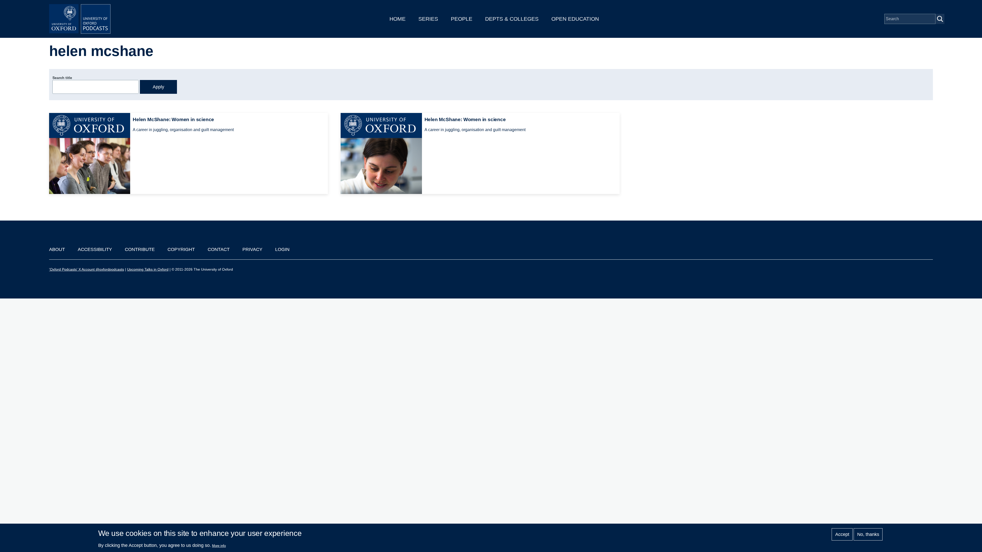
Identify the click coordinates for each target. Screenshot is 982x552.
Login (282, 249)
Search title (62, 78)
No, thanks (868, 534)
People (461, 19)
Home (397, 19)
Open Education (575, 19)
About (57, 249)
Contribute (140, 249)
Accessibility (95, 249)
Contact (219, 249)
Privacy (252, 249)
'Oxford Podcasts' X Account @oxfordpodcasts (86, 269)
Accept (842, 534)
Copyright (181, 249)
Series (428, 19)
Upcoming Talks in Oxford (148, 269)
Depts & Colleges (512, 19)
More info (219, 546)
